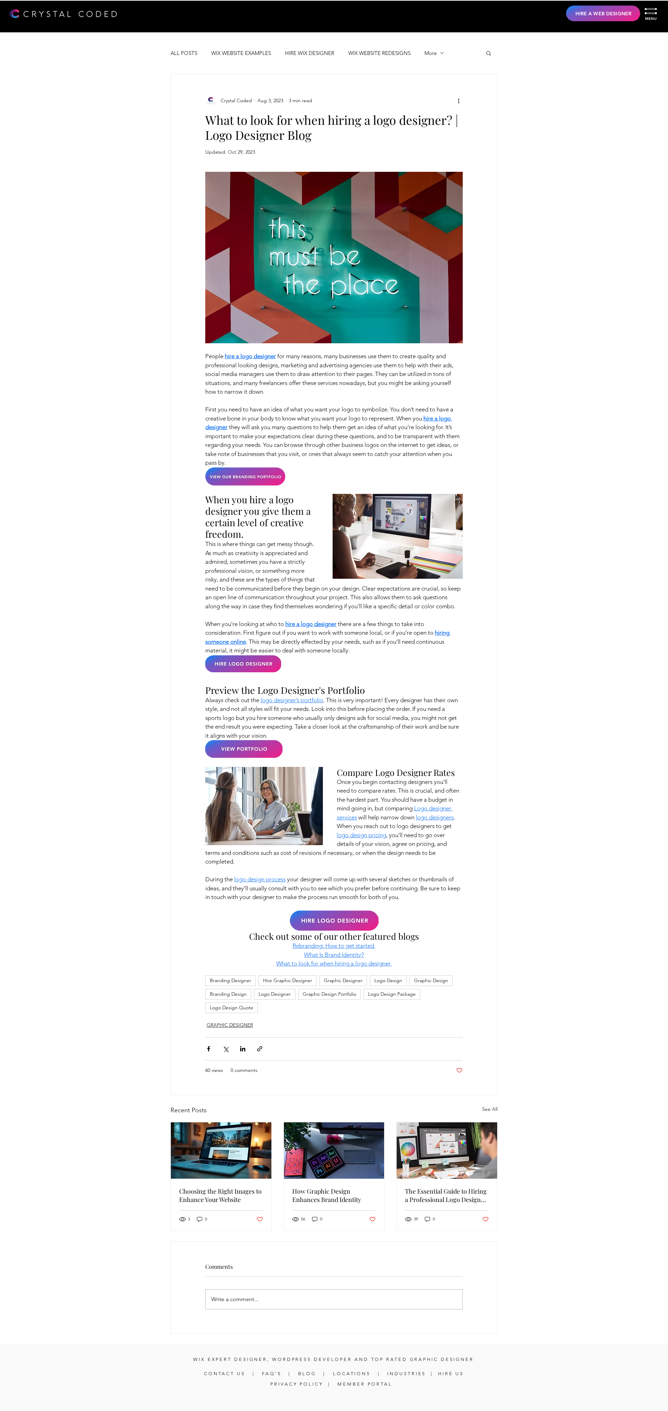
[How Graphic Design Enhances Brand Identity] (334, 1150)
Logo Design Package (392, 994)
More (430, 53)
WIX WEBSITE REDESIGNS (379, 53)
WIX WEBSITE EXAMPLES (241, 53)
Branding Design (228, 994)
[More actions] (458, 100)
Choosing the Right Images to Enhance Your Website (220, 1195)
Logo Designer (275, 994)
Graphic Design (431, 980)
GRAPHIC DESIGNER (230, 1025)
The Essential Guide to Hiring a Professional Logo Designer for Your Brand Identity (446, 1195)
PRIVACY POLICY (296, 1384)
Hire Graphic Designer (287, 980)
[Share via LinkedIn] (242, 1048)
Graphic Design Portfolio (329, 994)
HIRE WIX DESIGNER (309, 53)
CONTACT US (226, 1373)
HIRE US (451, 1373)
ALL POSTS (183, 53)
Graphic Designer (343, 980)
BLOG (307, 1373)
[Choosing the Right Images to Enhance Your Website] (221, 1150)
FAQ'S (273, 1373)
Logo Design (388, 980)
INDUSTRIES (406, 1373)
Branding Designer (230, 980)
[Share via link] (259, 1048)
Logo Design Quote (231, 1007)
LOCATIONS (352, 1373)
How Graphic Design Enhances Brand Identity (326, 1195)
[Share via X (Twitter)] (225, 1048)
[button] (651, 11)
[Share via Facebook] (208, 1048)
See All (490, 1109)
